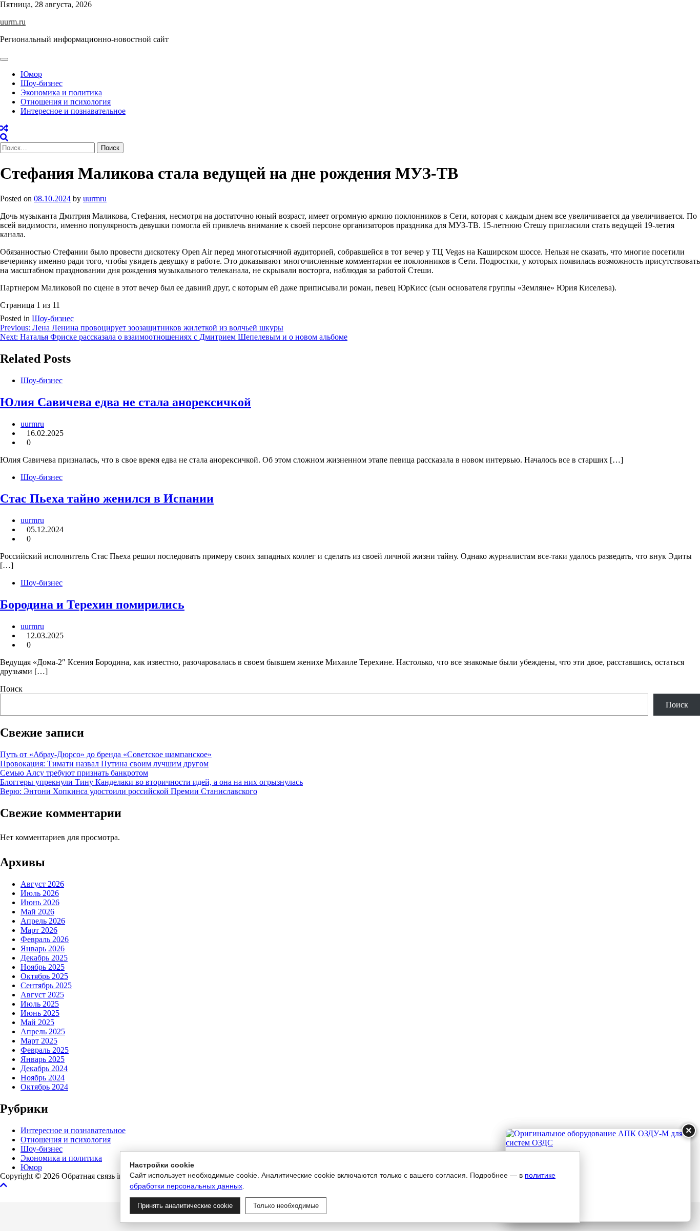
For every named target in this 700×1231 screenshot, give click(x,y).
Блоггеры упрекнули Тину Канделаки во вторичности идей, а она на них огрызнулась (151, 782)
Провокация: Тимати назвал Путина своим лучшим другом (104, 763)
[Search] (4, 137)
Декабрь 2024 (44, 1068)
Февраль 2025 (44, 1050)
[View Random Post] (4, 128)
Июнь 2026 (39, 902)
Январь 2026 (42, 948)
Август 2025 (42, 994)
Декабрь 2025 (44, 957)
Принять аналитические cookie (185, 1205)
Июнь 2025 (39, 1013)
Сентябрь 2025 (46, 985)
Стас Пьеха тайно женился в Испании (107, 498)
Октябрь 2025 (44, 976)
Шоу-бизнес (41, 83)
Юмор (31, 74)
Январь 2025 (42, 1059)
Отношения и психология (65, 101)
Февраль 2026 (44, 939)
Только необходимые (286, 1205)
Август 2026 (42, 884)
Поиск (11, 688)
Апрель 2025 (42, 1031)
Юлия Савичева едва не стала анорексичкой (125, 402)
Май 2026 (37, 911)
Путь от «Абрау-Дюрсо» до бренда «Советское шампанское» (106, 754)
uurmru (95, 198)
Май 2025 (37, 1022)
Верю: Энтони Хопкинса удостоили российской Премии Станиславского (128, 791)
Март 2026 (38, 930)
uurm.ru (13, 21)
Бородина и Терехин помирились (92, 604)
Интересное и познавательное (73, 111)
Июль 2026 (39, 893)
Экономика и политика (61, 92)
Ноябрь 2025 (42, 967)
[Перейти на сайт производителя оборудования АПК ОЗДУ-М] (598, 1175)
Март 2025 (38, 1040)
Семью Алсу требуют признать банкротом (74, 772)
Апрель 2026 (42, 920)
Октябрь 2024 (44, 1086)
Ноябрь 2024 (42, 1077)
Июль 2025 (39, 1003)
